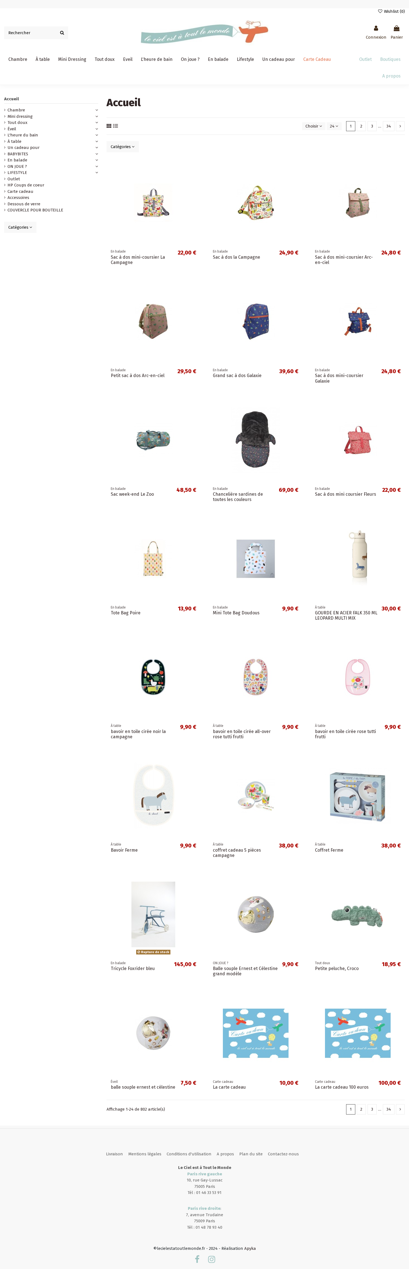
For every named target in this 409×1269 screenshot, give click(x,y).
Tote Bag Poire (126, 612)
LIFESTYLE (17, 172)
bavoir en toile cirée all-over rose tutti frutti (242, 734)
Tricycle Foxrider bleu (133, 968)
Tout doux (17, 122)
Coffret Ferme (329, 850)
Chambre (16, 110)
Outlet (14, 178)
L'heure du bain (23, 135)
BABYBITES (18, 153)
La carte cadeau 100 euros (342, 1087)
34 (388, 126)
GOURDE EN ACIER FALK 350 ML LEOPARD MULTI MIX (346, 615)
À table (14, 141)
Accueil (11, 98)
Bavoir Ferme (124, 850)
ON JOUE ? (17, 166)
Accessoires (18, 197)
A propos (225, 1153)
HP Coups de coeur (26, 185)
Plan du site (251, 1153)
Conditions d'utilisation (189, 1153)
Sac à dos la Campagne (236, 257)
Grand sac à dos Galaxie (237, 375)
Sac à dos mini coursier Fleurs (345, 494)
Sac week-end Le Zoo (132, 494)
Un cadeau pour (24, 147)
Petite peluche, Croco (337, 968)
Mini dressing (20, 116)
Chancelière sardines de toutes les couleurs (238, 497)
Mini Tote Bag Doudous (236, 612)
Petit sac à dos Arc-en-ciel (137, 375)
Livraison (114, 1153)
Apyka (250, 1248)
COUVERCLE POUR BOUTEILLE (35, 210)
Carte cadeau (20, 191)
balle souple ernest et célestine (143, 1087)
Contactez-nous (283, 1153)
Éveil (12, 128)
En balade (17, 160)
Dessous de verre (24, 203)
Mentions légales (144, 1153)
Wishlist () (394, 11)
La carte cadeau (229, 1087)
